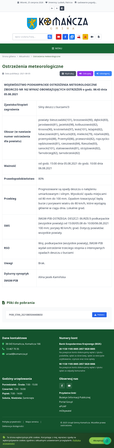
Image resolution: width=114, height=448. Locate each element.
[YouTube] (58, 37)
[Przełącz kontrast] (62, 8)
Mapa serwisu (32, 421)
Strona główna (9, 56)
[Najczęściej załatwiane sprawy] (92, 37)
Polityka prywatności (11, 421)
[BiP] (78, 37)
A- (57, 8)
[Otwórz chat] (107, 441)
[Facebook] (65, 37)
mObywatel (65, 410)
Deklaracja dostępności (13, 426)
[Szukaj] (50, 37)
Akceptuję (99, 440)
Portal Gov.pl (66, 401)
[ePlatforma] (72, 37)
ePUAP (62, 406)
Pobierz (100, 314)
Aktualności (24, 56)
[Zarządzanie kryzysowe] (85, 37)
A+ (52, 8)
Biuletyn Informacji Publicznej (74, 397)
